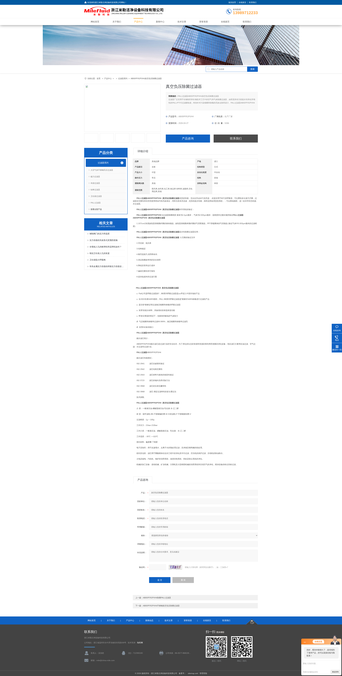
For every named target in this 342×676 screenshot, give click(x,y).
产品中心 (138, 22)
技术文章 (182, 22)
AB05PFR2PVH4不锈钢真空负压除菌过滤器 (161, 606)
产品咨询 (188, 138)
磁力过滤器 (95, 177)
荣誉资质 (203, 22)
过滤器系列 (122, 78)
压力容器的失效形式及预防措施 (104, 240)
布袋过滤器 (95, 183)
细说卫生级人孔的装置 (100, 253)
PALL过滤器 (96, 203)
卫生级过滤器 (96, 196)
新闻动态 (149, 620)
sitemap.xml (193, 673)
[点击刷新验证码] (175, 567)
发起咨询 (335, 672)
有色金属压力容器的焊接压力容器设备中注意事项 (107, 266)
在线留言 (242, 2)
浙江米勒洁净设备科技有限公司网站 (110, 2)
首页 (99, 78)
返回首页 (232, 2)
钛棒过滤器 (95, 190)
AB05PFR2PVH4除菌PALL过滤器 (157, 598)
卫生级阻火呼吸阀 (98, 260)
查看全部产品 (96, 209)
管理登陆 (203, 673)
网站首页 (95, 22)
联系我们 (252, 2)
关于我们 (116, 22)
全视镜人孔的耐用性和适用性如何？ (106, 247)
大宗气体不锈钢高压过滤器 (102, 170)
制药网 (140, 643)
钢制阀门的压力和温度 (100, 233)
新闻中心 (160, 22)
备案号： (182, 673)
